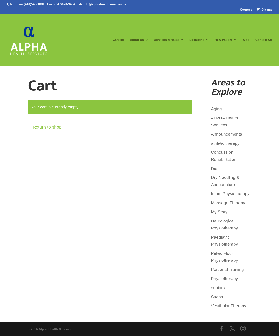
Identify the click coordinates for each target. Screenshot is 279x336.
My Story (219, 212)
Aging (216, 109)
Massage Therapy (228, 202)
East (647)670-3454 (61, 4)
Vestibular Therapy (228, 306)
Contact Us (263, 39)
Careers (118, 39)
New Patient (223, 39)
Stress (217, 297)
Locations (196, 39)
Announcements (226, 134)
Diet (214, 168)
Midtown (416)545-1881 (27, 4)
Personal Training (227, 269)
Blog (246, 39)
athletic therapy (225, 143)
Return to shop (47, 127)
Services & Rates (166, 39)
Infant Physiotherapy (230, 193)
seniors (218, 287)
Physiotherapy (224, 278)
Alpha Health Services (55, 329)
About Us (137, 39)
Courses (246, 9)
